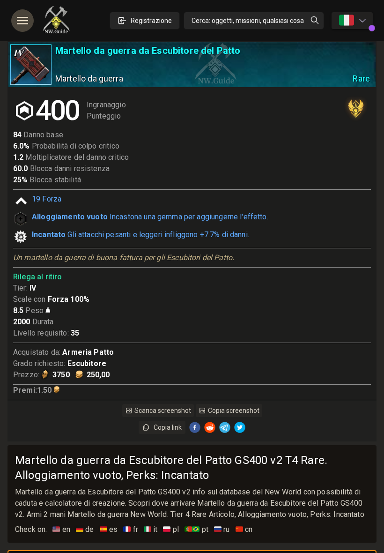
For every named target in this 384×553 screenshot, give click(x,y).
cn (244, 529)
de (85, 529)
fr (130, 529)
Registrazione (151, 20)
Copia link (168, 427)
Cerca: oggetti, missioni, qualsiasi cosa (248, 20)
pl (171, 529)
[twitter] (239, 427)
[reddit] (209, 427)
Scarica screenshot (162, 410)
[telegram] (224, 427)
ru (222, 529)
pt (196, 529)
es (109, 529)
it (151, 529)
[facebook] (194, 427)
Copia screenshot (233, 410)
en (61, 529)
